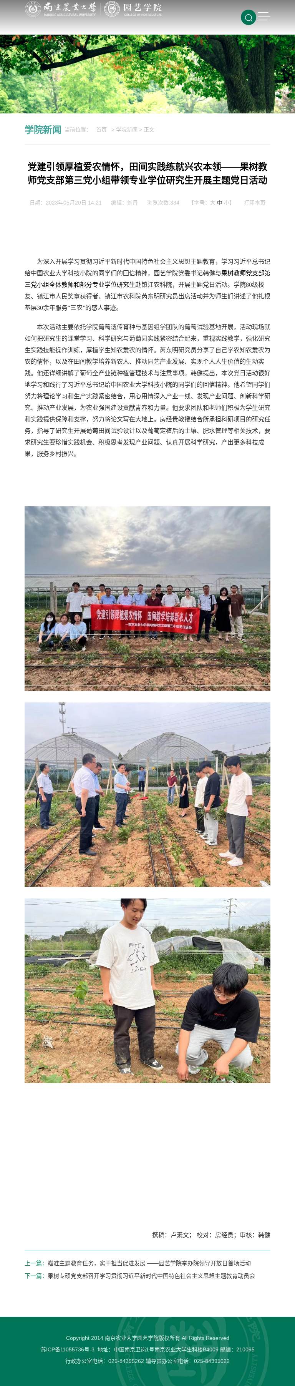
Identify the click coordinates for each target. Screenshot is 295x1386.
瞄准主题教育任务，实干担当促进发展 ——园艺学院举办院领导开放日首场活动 (149, 1263)
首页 (101, 129)
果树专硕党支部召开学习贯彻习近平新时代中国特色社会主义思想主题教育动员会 (151, 1276)
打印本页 (254, 203)
